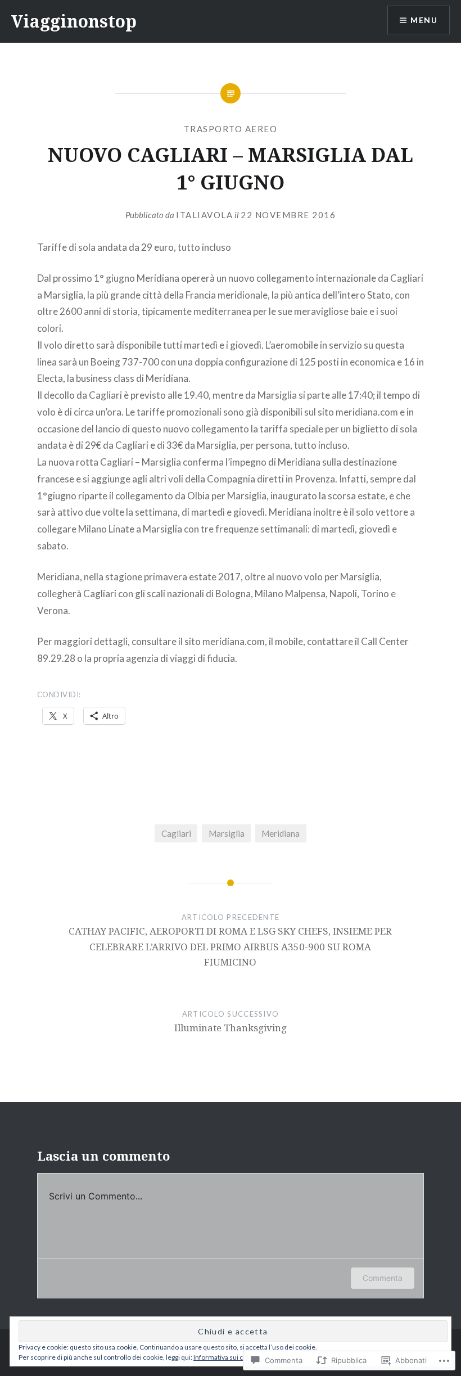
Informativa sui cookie (226, 1357)
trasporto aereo (231, 129)
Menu (423, 20)
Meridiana (280, 833)
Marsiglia (227, 833)
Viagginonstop (74, 21)
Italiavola (204, 215)
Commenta (383, 1278)
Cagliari (176, 833)
